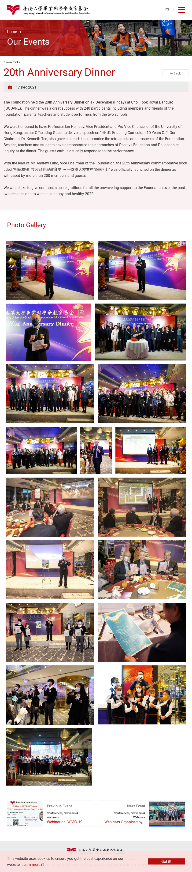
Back (177, 73)
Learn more (31, 864)
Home (12, 31)
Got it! (166, 861)
